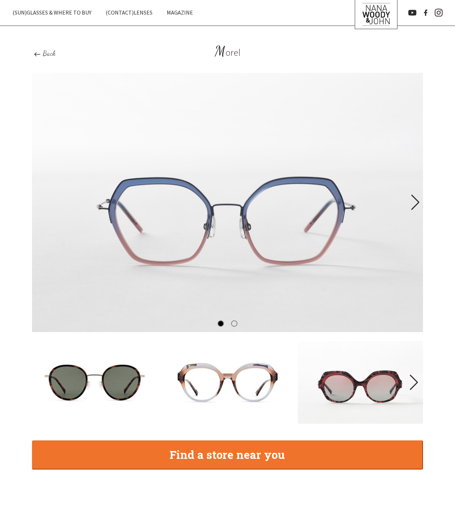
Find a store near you (227, 454)
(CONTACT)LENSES (129, 12)
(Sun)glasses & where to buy (51, 12)
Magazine (180, 12)
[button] (414, 202)
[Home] (376, 13)
